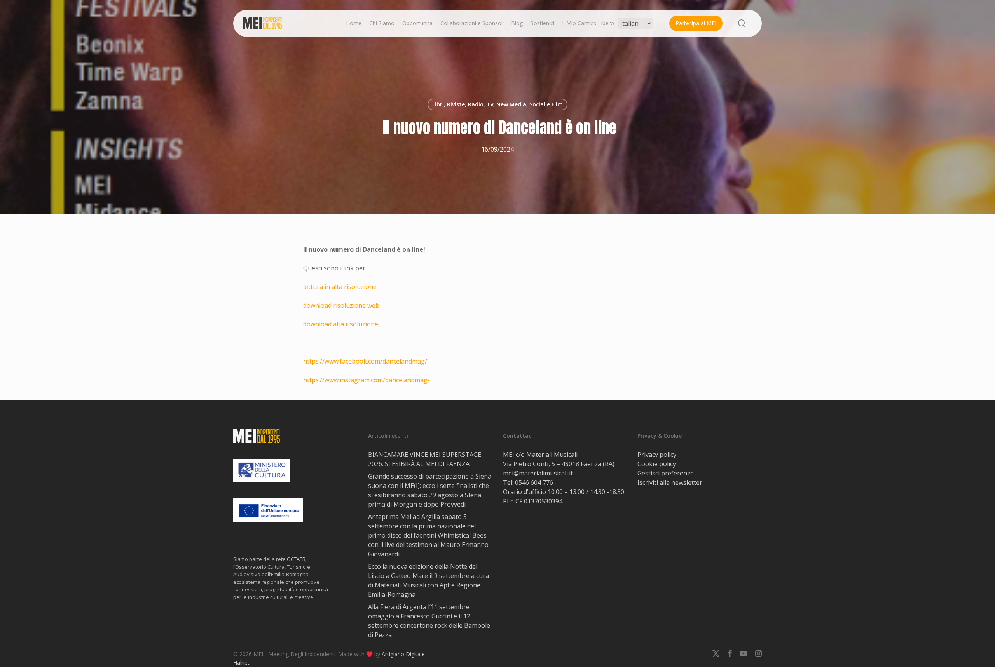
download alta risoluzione (340, 324)
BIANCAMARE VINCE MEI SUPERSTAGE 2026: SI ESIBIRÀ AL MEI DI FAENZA (424, 459)
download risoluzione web (341, 305)
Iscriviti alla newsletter (669, 482)
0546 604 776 (534, 482)
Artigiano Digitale (403, 654)
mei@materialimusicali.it (538, 473)
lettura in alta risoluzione (340, 286)
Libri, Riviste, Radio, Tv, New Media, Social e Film (497, 104)
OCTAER (296, 559)
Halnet (241, 662)
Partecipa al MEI (696, 23)
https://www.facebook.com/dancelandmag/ (365, 361)
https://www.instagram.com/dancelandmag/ (366, 380)
